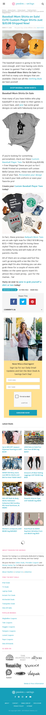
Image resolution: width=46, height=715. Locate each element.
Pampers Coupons (9, 631)
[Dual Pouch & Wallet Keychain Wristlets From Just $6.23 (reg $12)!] (34, 519)
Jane (21, 105)
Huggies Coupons (8, 627)
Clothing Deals (31, 10)
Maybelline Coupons (9, 618)
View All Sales (7, 608)
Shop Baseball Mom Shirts (23, 88)
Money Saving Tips (9, 565)
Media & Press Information (34, 683)
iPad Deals (6, 583)
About (7, 703)
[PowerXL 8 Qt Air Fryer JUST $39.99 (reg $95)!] (34, 489)
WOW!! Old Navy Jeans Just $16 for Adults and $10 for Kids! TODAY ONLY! (11, 475)
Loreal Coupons (8, 635)
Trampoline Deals (8, 604)
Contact (15, 703)
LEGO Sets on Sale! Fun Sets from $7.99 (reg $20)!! (32, 449)
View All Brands (7, 644)
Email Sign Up (25, 703)
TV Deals (5, 587)
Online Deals (12, 10)
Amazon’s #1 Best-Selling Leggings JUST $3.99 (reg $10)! (33, 475)
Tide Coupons (7, 623)
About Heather (7, 572)
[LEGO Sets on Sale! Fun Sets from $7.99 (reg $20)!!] (34, 437)
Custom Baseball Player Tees (28, 186)
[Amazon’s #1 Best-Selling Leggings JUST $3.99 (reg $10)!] (34, 463)
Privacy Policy (19, 706)
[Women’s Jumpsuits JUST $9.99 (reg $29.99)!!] (12, 519)
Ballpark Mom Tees (34, 237)
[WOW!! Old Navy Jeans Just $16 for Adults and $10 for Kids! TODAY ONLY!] (12, 463)
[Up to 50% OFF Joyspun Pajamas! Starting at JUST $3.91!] (12, 437)
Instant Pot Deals (8, 595)
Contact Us (19, 572)
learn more (40, 27)
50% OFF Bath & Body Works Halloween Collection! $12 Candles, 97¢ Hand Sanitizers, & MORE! (11, 503)
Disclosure (37, 703)
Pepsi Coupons (7, 639)
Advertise (28, 572)
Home (4, 10)
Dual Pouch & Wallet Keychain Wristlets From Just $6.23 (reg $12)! (33, 531)
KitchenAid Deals (8, 599)
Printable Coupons (32, 563)
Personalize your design (30, 175)
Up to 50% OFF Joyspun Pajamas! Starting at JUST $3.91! (12, 449)
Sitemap (29, 706)
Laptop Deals (7, 591)
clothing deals (35, 78)
